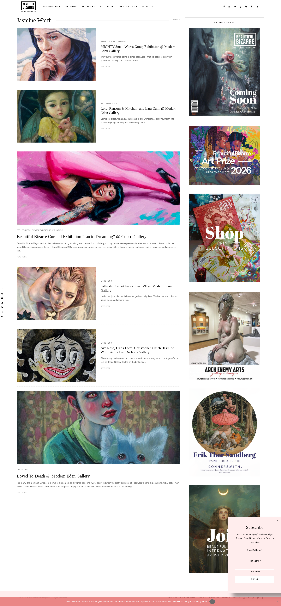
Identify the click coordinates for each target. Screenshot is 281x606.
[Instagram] (229, 6)
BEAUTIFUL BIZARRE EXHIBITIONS (36, 230)
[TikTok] (241, 6)
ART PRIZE (71, 6)
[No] (277, 601)
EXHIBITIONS (106, 41)
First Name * (255, 561)
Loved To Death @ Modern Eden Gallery (53, 476)
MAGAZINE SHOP (52, 6)
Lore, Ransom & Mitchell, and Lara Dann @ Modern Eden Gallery (138, 111)
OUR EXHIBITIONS (127, 6)
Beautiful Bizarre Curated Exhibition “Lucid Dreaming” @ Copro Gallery (82, 236)
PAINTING (122, 41)
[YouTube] (235, 6)
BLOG (110, 6)
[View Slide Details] (224, 155)
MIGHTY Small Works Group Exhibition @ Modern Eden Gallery (138, 49)
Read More (105, 67)
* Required (255, 571)
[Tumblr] (251, 6)
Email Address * (254, 550)
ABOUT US (147, 6)
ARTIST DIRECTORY (92, 6)
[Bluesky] (246, 6)
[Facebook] (224, 6)
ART (115, 41)
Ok (212, 601)
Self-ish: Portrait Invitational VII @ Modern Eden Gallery (136, 288)
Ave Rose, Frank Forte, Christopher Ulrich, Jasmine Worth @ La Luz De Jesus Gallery (137, 350)
